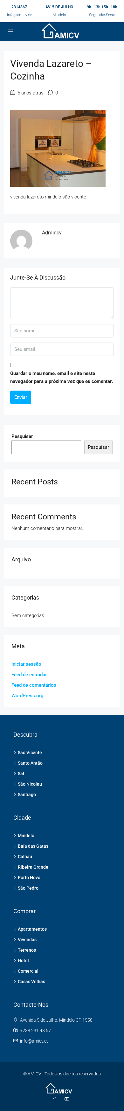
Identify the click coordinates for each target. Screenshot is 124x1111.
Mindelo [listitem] (26, 835)
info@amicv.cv (19, 15)
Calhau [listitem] (25, 856)
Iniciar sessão (26, 664)
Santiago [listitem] (27, 794)
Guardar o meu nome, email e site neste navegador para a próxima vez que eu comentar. (61, 377)
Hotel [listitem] (23, 960)
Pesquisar (22, 436)
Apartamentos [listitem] (32, 929)
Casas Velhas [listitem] (31, 981)
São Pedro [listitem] (28, 888)
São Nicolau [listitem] (30, 784)
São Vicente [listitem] (30, 752)
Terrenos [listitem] (27, 950)
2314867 (19, 7)
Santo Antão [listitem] (30, 763)
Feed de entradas (29, 674)
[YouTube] (68, 1099)
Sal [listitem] (21, 773)
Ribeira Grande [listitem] (33, 867)
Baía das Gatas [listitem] (33, 846)
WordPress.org (27, 695)
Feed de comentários (33, 685)
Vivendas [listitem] (27, 939)
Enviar (20, 397)
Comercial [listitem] (28, 971)
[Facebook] (55, 1099)
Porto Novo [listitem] (29, 877)
